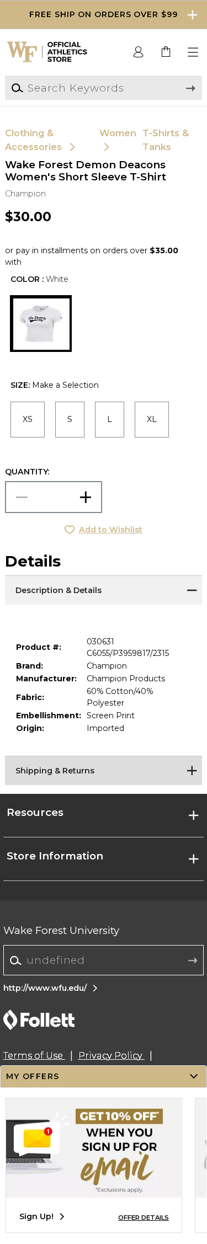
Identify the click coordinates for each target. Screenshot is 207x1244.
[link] (166, 52)
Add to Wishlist (110, 530)
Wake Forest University (61, 930)
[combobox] (103, 960)
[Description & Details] (103, 589)
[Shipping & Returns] (103, 769)
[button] (103, 15)
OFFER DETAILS (143, 1217)
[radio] (27, 419)
